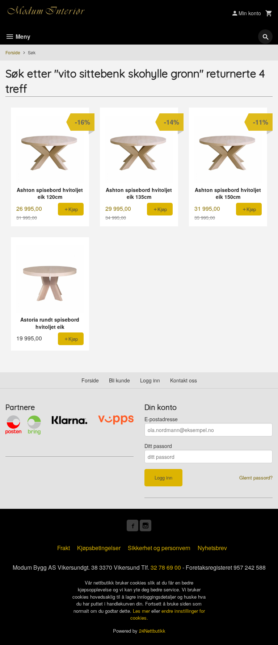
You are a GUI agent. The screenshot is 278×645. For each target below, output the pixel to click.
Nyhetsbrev (212, 548)
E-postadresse (161, 419)
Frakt (63, 548)
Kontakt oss (183, 380)
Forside (12, 52)
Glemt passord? (256, 477)
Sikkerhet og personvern (159, 548)
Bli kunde (119, 380)
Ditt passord (158, 445)
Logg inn (150, 380)
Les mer (142, 610)
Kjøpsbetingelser (99, 548)
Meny (22, 36)
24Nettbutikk (152, 630)
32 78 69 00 (166, 567)
